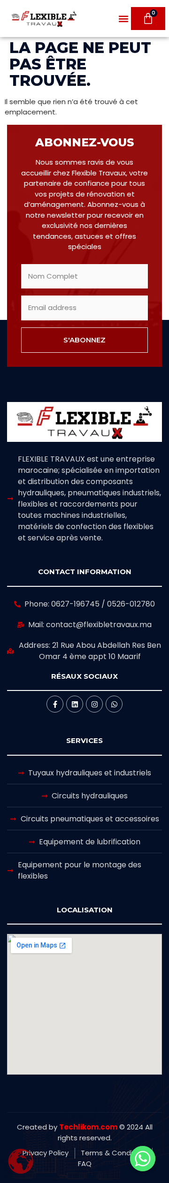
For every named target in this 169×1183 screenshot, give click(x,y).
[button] (123, 18)
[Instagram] (94, 704)
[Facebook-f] (54, 704)
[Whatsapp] (114, 704)
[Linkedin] (74, 704)
